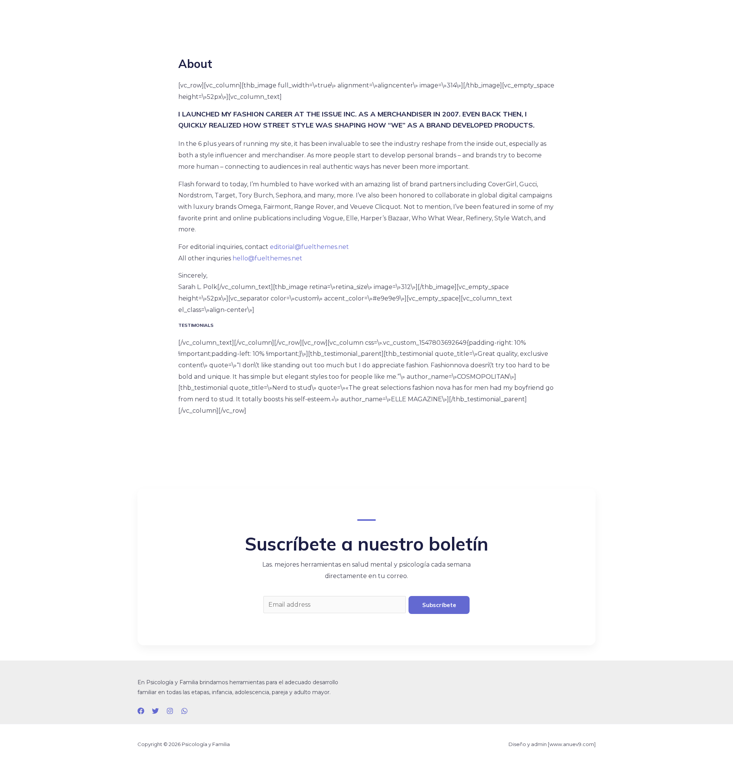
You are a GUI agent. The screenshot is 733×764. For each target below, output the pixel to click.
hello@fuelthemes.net (267, 258)
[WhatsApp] (184, 710)
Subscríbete (439, 605)
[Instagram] (169, 710)
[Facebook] (140, 710)
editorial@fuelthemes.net (309, 246)
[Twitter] (155, 710)
